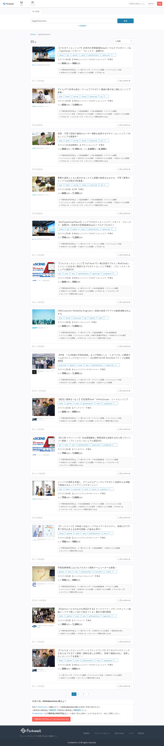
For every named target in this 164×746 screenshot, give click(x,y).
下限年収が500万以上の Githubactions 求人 (51, 719)
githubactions (93, 55)
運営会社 (141, 733)
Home (32, 34)
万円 (53, 710)
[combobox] (73, 21)
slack (83, 55)
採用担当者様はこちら (137, 4)
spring (75, 96)
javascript (93, 96)
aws (73, 274)
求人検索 (35, 11)
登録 (159, 4)
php (60, 96)
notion (108, 572)
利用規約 (86, 733)
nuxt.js (94, 489)
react (98, 403)
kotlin (68, 96)
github (75, 55)
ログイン (151, 4)
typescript (106, 55)
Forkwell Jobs (41, 707)
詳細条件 (83, 25)
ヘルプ (131, 733)
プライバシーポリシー (102, 733)
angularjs (103, 489)
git (68, 55)
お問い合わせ (119, 733)
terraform (99, 572)
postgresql (107, 274)
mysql (61, 55)
